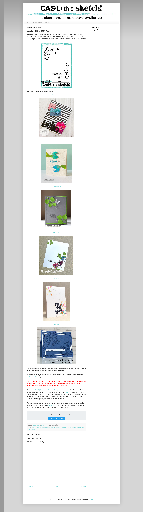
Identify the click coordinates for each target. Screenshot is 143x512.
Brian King (56, 324)
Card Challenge (35, 427)
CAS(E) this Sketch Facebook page (47, 390)
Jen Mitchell (56, 232)
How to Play (33, 377)
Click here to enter (56, 418)
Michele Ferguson (56, 186)
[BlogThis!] (52, 425)
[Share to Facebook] (56, 425)
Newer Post (30, 486)
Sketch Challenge (32, 429)
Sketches (47, 22)
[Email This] (50, 425)
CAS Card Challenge (55, 427)
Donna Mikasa (56, 141)
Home (27, 22)
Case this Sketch (71, 427)
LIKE (68, 392)
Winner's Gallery (37, 22)
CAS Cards (63, 427)
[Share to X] (54, 425)
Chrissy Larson (56, 95)
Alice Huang (56, 278)
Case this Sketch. (79, 427)
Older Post (83, 486)
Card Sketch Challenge (44, 427)
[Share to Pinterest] (57, 425)
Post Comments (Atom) (40, 489)
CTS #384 (52, 405)
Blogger (91, 499)
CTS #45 (76, 36)
